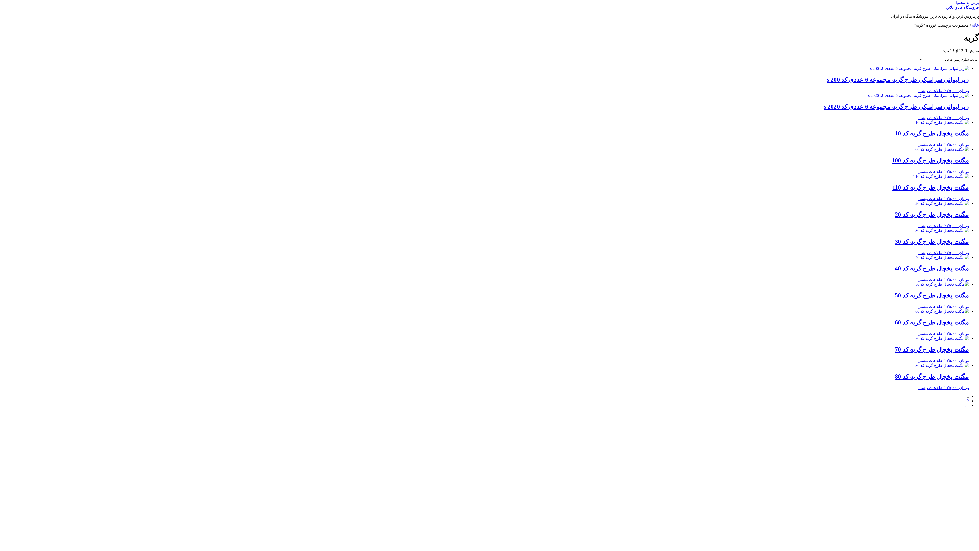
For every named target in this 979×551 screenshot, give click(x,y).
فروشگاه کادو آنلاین (962, 7)
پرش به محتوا (967, 2)
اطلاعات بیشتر (930, 91)
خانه (975, 25)
